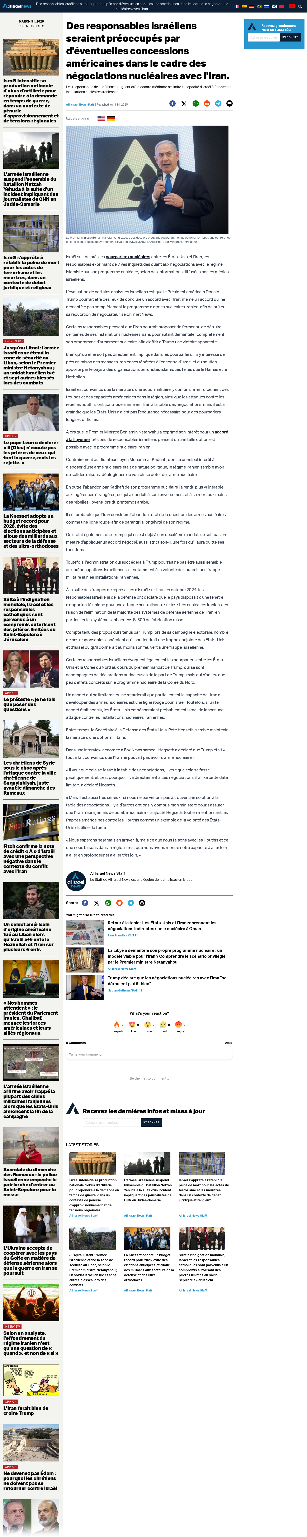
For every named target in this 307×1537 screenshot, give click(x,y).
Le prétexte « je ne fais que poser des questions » (29, 704)
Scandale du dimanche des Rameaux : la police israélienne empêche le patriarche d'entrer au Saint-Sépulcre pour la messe (30, 1182)
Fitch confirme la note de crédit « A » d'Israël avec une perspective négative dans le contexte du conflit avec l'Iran (29, 858)
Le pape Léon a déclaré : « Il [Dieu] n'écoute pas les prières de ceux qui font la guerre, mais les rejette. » (30, 452)
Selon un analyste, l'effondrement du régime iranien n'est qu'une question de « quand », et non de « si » (30, 1343)
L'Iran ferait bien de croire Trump (25, 1410)
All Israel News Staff (80, 104)
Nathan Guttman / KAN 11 (125, 990)
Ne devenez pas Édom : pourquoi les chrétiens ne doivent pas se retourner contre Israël (30, 1480)
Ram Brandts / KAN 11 (123, 935)
